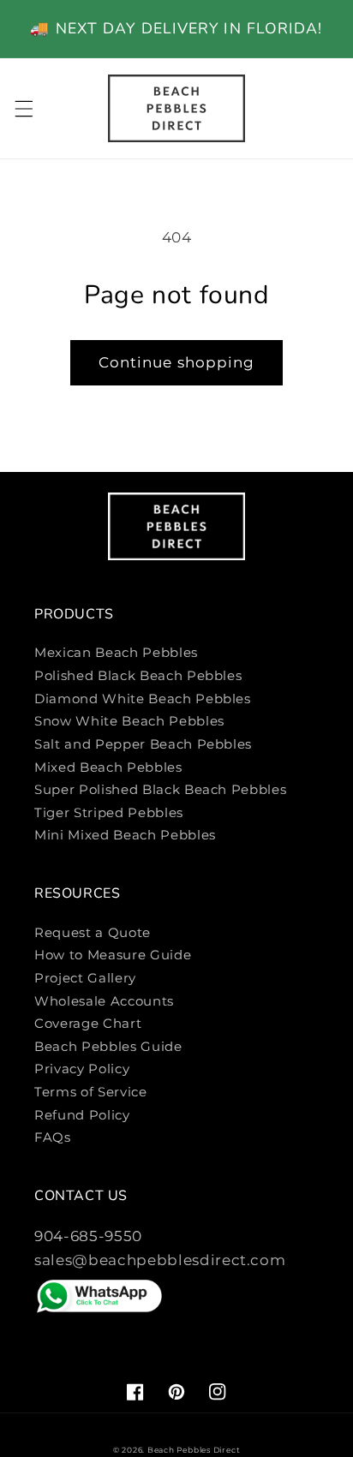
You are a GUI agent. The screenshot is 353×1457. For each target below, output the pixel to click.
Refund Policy (82, 1115)
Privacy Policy (81, 1068)
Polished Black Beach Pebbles (138, 675)
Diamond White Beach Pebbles (142, 698)
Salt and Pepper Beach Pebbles (143, 744)
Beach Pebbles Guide (108, 1046)
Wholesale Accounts (104, 1001)
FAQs (52, 1137)
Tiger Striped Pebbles (108, 812)
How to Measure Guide (112, 954)
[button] (23, 107)
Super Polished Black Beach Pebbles (160, 789)
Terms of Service (90, 1092)
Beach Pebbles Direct (193, 1449)
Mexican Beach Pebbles (116, 652)
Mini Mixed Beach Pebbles (125, 835)
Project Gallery (85, 978)
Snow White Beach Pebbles (129, 721)
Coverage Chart (87, 1023)
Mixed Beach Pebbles (108, 767)
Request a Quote (92, 932)
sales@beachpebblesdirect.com (159, 1260)
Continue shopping (177, 362)
